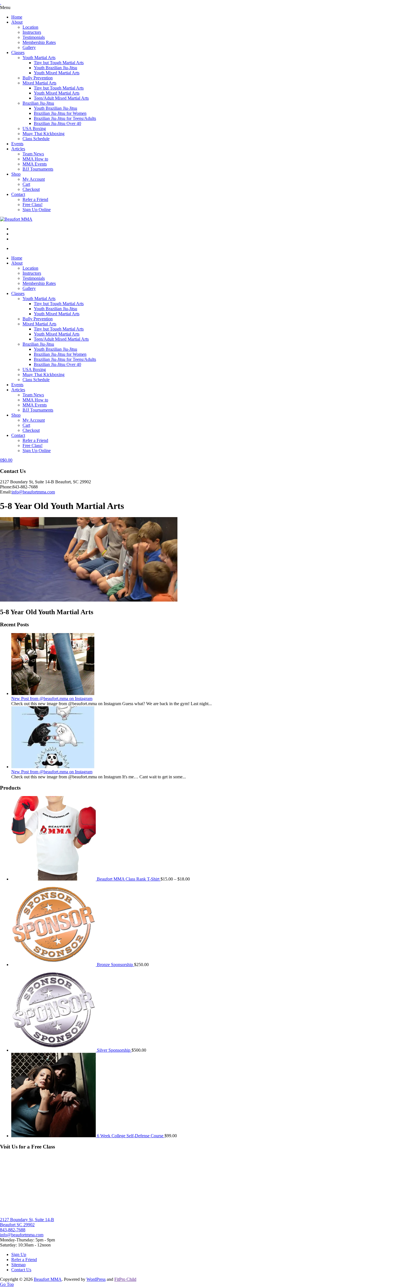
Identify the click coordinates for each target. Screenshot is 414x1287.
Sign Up (18, 1254)
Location (30, 27)
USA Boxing (34, 128)
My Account (34, 179)
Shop (16, 174)
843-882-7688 (12, 1229)
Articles (18, 148)
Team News (33, 153)
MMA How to (35, 159)
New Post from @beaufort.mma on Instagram (51, 698)
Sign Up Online (37, 209)
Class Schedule (36, 138)
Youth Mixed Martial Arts (56, 72)
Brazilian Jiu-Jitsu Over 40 (57, 123)
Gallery (29, 47)
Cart (26, 184)
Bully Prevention (38, 77)
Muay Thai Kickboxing (43, 133)
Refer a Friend (35, 199)
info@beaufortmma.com (33, 492)
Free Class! (33, 204)
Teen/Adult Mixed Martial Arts (61, 98)
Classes (18, 52)
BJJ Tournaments (38, 169)
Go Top (7, 1284)
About (17, 22)
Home (16, 17)
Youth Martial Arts (39, 57)
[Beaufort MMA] (16, 219)
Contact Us (21, 1269)
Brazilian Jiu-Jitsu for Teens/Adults (65, 118)
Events (17, 143)
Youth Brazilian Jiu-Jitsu (55, 67)
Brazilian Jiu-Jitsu (38, 103)
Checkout (31, 189)
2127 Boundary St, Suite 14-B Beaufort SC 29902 (27, 1222)
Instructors (32, 32)
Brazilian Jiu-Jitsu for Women (60, 113)
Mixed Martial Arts (39, 83)
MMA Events (35, 164)
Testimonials (34, 37)
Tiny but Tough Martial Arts (59, 62)
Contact (18, 194)
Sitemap (18, 1264)
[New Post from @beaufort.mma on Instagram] (52, 693)
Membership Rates (39, 42)
